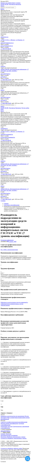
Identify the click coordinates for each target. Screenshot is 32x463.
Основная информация (7, 240)
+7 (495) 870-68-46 (6, 48)
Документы (12, 4)
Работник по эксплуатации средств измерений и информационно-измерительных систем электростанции (14, 304)
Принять (3, 413)
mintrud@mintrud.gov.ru (7, 43)
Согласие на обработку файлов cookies (11, 448)
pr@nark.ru (4, 76)
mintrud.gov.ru (4, 37)
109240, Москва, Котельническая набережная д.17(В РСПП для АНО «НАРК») (15, 70)
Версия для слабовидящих (8, 3)
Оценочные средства (6, 426)
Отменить (9, 413)
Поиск (2, 5)
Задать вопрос (6, 432)
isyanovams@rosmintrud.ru (8, 137)
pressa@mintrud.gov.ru (7, 45)
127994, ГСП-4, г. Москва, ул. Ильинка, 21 (12, 40)
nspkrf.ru (3, 66)
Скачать (12, 241)
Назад (2, 111)
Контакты (18, 4)
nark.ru (2, 90)
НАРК (2, 4)
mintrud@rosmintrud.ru (7, 134)
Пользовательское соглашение (9, 435)
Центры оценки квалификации (9, 423)
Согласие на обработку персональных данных (14, 438)
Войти (2, 9)
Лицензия (8, 434)
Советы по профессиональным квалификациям (14, 422)
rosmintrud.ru (4, 128)
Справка (18, 3)
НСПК (6, 4)
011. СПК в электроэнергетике (9, 249)
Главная (6, 203)
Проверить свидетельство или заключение (12, 416)
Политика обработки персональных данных (13, 437)
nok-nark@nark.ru (5, 73)
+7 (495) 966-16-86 (6, 79)
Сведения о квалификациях (11, 205)
